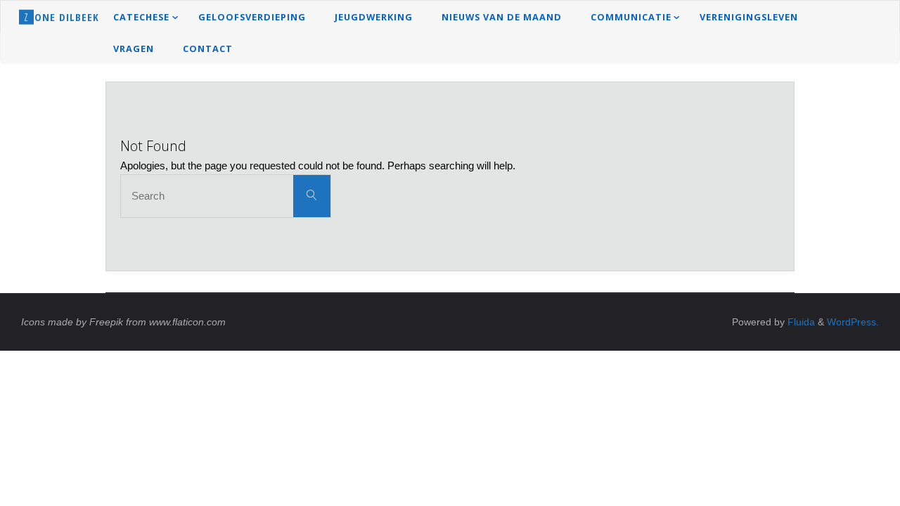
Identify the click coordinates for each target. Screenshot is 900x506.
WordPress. (853, 322)
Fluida (800, 322)
